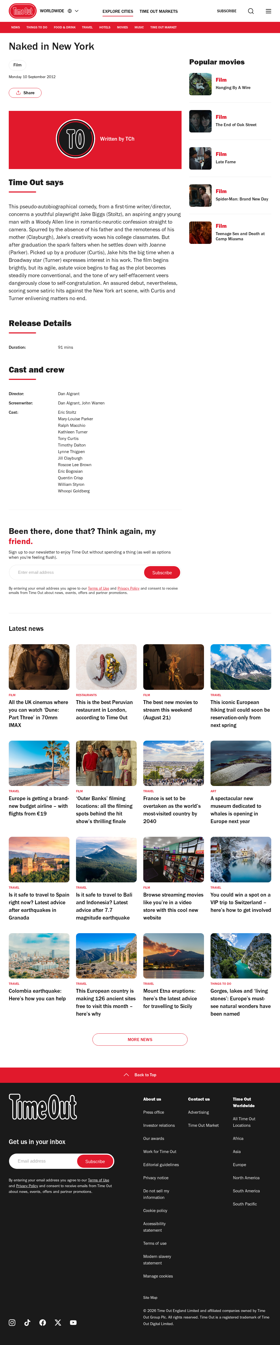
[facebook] (42, 1322)
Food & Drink (64, 27)
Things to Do (37, 27)
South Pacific (245, 1204)
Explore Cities (118, 12)
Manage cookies (158, 1277)
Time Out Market (163, 27)
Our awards (153, 1139)
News (15, 27)
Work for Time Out (159, 1152)
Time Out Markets (159, 12)
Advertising (198, 1113)
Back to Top (145, 1075)
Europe (239, 1165)
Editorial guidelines (161, 1165)
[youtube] (73, 1322)
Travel (87, 27)
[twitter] (58, 1322)
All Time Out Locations (244, 1122)
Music (139, 27)
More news (140, 1040)
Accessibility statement (154, 1227)
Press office (153, 1113)
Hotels (104, 27)
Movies (122, 27)
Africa (238, 1139)
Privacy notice (155, 1178)
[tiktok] (27, 1322)
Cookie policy (155, 1211)
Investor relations (159, 1126)
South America (246, 1191)
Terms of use (155, 1244)
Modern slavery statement (157, 1260)
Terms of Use (98, 589)
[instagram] (12, 1322)
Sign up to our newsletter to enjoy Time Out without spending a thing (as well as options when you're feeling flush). (90, 555)
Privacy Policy (128, 589)
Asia (237, 1152)
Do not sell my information (156, 1194)
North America (246, 1178)
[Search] (250, 11)
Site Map (150, 1298)
